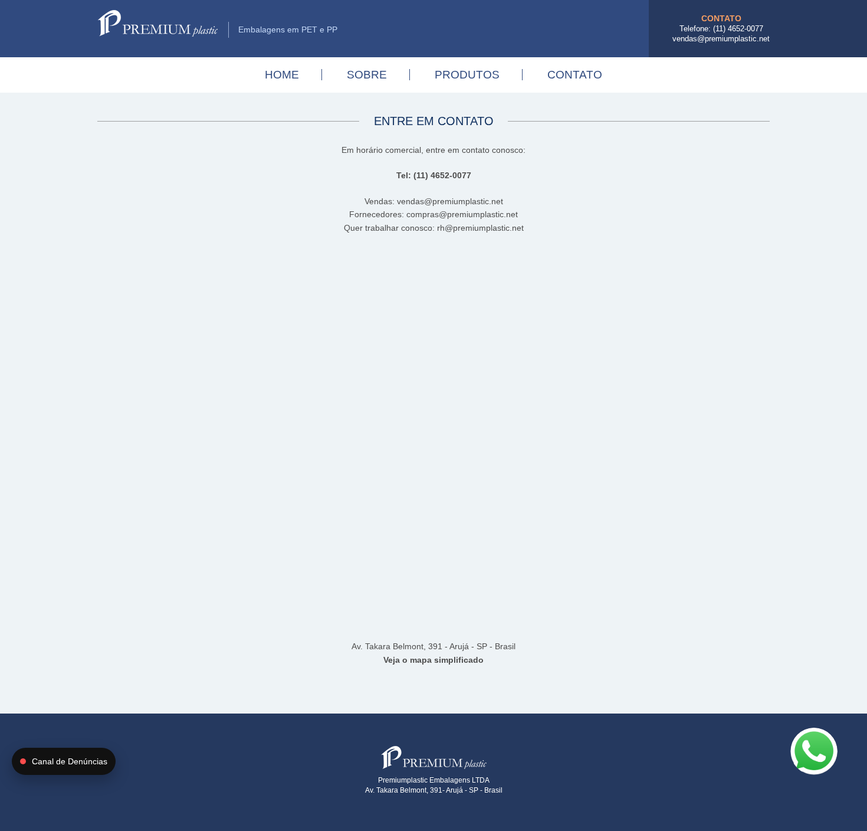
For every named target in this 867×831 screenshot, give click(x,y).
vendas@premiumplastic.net (721, 38)
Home (282, 74)
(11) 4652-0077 (738, 28)
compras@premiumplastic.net (462, 214)
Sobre (367, 74)
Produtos (467, 74)
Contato (574, 74)
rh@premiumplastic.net (480, 228)
